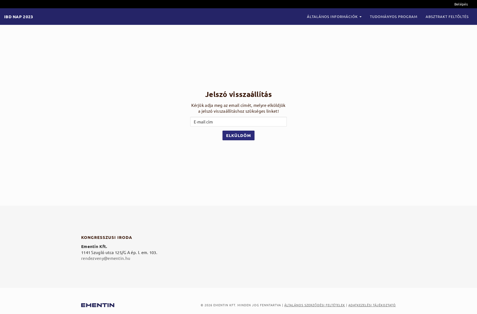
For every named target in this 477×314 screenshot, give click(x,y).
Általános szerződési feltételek (314, 305)
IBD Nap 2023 (18, 16)
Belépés (461, 4)
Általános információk (333, 16)
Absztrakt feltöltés (447, 16)
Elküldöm (238, 135)
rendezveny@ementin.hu (105, 258)
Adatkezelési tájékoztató (372, 305)
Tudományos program (393, 16)
